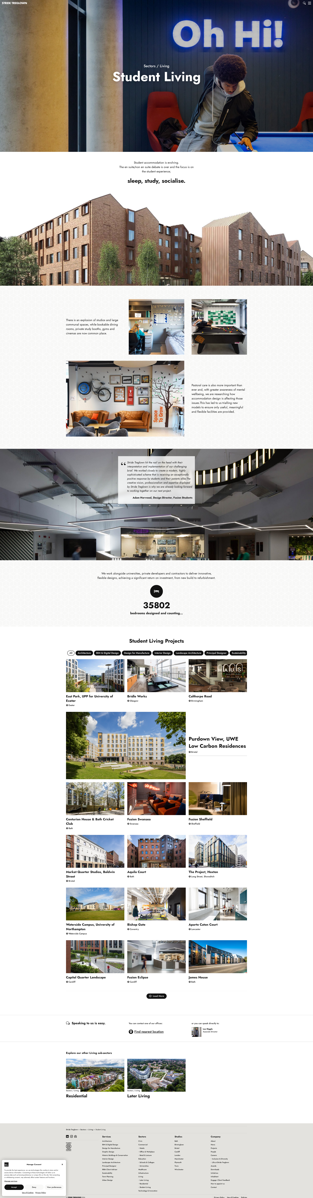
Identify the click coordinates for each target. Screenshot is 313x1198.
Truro (177, 1166)
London (177, 1155)
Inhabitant (214, 1176)
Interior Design (163, 653)
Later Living (144, 1180)
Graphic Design (108, 1151)
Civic (140, 1141)
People (213, 1151)
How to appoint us (218, 1183)
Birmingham (179, 1144)
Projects (214, 1148)
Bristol (177, 1148)
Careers (214, 1155)
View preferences (54, 1187)
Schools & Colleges (147, 1162)
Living (90, 1129)
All (70, 653)
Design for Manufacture (136, 653)
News (213, 1144)
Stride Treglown (72, 1129)
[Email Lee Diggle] (204, 1034)
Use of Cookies (28, 1192)
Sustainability (239, 653)
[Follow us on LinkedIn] (67, 1136)
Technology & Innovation (147, 1191)
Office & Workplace (147, 1151)
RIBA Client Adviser (109, 1169)
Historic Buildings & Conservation (115, 1155)
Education (142, 1159)
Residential (144, 1183)
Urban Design (107, 1180)
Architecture (84, 653)
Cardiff (177, 1151)
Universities (144, 1166)
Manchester (179, 1159)
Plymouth (178, 1162)
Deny (34, 1187)
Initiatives (214, 1173)
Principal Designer (216, 653)
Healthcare (142, 1169)
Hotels (142, 1148)
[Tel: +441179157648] (206, 1034)
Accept (14, 1187)
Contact (214, 1187)
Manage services (10, 1181)
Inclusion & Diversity (220, 1159)
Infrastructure (143, 1173)
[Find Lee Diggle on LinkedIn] (209, 1034)
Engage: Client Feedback (220, 1180)
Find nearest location (149, 1031)
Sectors (83, 1129)
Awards (213, 1166)
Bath (176, 1141)
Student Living (145, 1187)
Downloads (215, 1169)
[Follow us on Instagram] (71, 1136)
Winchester (179, 1169)
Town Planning (107, 1176)
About (213, 1141)
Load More (158, 996)
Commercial (142, 1144)
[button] (304, 3)
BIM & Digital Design (107, 653)
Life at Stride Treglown (220, 1162)
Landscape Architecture (188, 653)
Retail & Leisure (146, 1155)
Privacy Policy (40, 1192)
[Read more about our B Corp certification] (68, 1146)
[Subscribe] (75, 1136)
